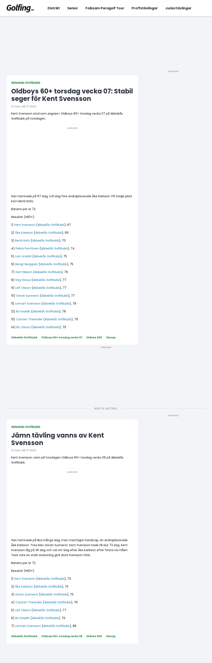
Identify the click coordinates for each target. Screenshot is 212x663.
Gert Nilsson (23, 272)
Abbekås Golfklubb (25, 83)
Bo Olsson (23, 327)
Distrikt (54, 8)
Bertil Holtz (22, 240)
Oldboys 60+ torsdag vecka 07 (61, 337)
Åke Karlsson (24, 233)
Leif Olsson (23, 288)
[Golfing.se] (20, 8)
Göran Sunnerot (27, 296)
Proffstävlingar (145, 8)
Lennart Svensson (28, 303)
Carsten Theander (29, 319)
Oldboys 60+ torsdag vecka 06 (61, 636)
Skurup (111, 337)
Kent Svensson (24, 225)
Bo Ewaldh (23, 311)
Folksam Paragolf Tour (105, 8)
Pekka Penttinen (27, 248)
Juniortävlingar (178, 8)
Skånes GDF (94, 337)
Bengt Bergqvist (26, 264)
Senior (72, 8)
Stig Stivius (23, 280)
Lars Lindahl (23, 256)
